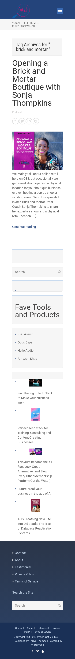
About (19, 560)
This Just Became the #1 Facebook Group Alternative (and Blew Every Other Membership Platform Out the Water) (35, 471)
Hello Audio (25, 350)
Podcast (17, 112)
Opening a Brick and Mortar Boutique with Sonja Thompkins (36, 83)
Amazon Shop (27, 358)
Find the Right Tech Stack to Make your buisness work (35, 397)
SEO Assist (25, 334)
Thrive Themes (38, 641)
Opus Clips (25, 342)
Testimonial (23, 567)
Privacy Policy (24, 574)
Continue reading (24, 227)
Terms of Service (26, 581)
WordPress (37, 644)
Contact (20, 553)
